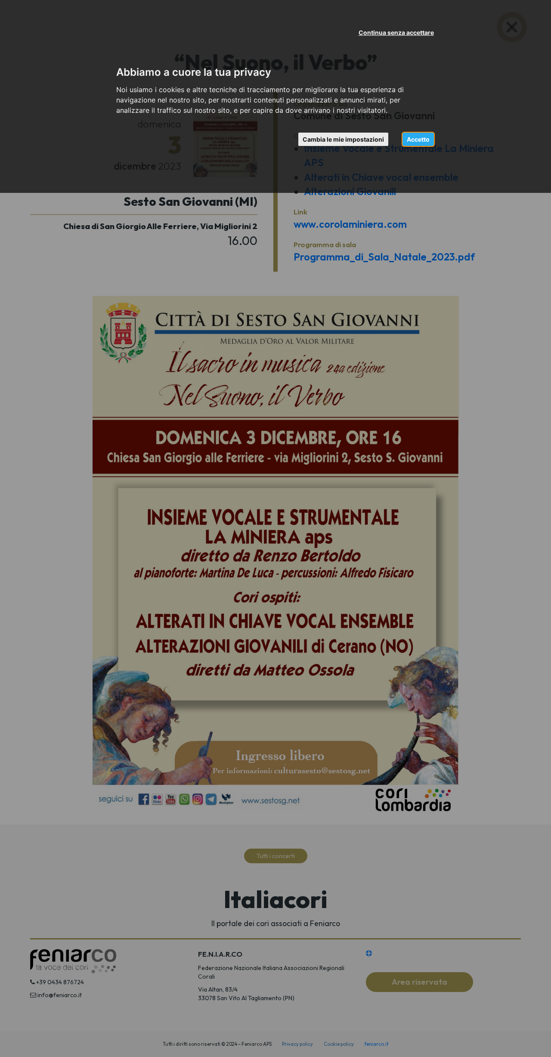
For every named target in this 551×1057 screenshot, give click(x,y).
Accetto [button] (418, 139)
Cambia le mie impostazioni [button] (343, 139)
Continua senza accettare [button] (396, 32)
